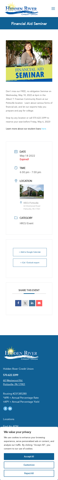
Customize (29, 465)
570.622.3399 (10, 375)
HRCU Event (26, 223)
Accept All (29, 456)
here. (44, 128)
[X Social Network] (25, 303)
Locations (8, 419)
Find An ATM (10, 426)
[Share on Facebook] (18, 303)
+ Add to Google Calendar (30, 252)
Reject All (29, 473)
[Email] (39, 303)
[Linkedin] (32, 303)
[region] (29, 453)
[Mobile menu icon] (53, 8)
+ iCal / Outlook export (29, 263)
